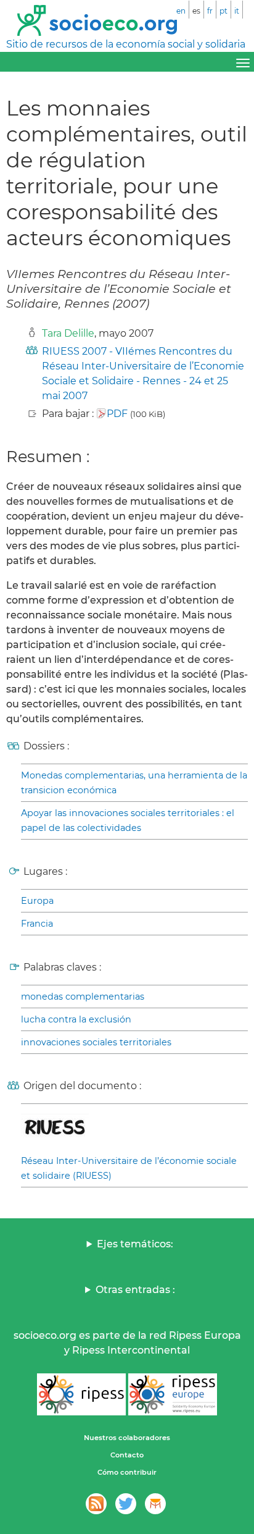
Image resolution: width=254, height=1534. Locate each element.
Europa (37, 900)
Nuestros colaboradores (127, 1437)
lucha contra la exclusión (76, 1019)
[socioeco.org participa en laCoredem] (155, 1503)
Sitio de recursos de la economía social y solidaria (125, 44)
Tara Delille (68, 333)
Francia (37, 923)
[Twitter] (125, 1503)
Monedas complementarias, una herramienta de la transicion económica (134, 783)
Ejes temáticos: (135, 1244)
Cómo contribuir (127, 1472)
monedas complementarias (82, 996)
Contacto (127, 1455)
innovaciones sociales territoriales (96, 1042)
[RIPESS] (81, 1394)
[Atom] (96, 1503)
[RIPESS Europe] (172, 1394)
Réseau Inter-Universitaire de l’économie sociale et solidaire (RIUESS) (129, 1168)
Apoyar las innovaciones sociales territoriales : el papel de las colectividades (127, 820)
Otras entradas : (135, 1290)
